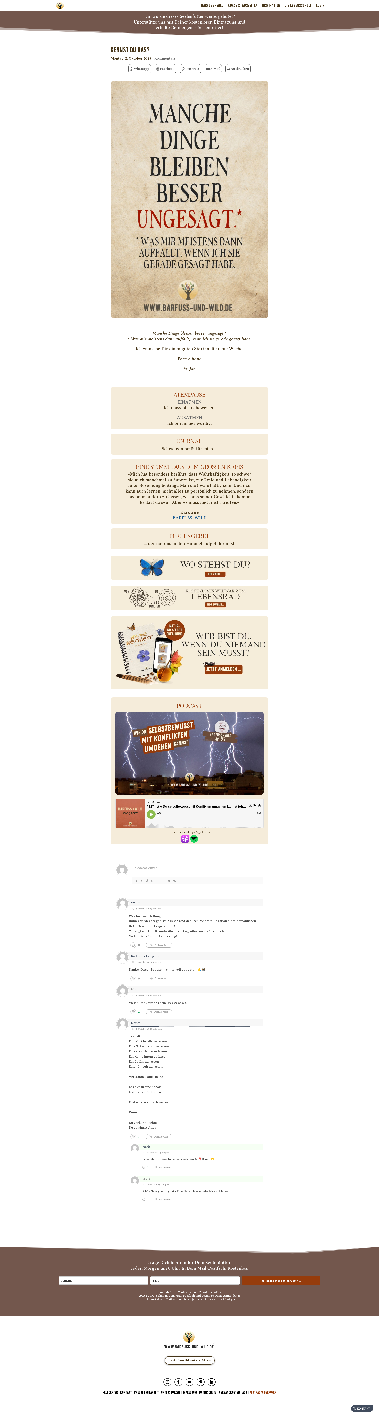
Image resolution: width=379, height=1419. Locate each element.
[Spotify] (194, 839)
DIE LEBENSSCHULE (298, 5)
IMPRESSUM (189, 1392)
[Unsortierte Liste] (163, 880)
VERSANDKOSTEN (229, 1392)
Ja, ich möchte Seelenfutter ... (281, 1280)
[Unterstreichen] (147, 880)
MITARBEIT (152, 1392)
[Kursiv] (141, 880)
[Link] (174, 880)
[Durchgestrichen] (152, 880)
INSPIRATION (271, 5)
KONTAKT (126, 1392)
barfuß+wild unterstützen (189, 1360)
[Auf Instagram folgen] (167, 1382)
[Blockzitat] (169, 880)
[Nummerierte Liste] (158, 880)
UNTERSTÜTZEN (170, 1392)
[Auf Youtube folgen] (189, 1382)
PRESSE (138, 1392)
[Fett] (136, 880)
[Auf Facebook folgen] (178, 1382)
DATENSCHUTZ (208, 1392)
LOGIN (320, 5)
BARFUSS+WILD (212, 5)
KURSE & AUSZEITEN (243, 5)
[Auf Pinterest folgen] (201, 1382)
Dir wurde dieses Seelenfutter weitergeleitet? (189, 16)
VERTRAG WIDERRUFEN (262, 1392)
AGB (244, 1392)
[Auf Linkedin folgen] (212, 1382)
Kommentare (165, 58)
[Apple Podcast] (185, 839)
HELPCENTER (110, 1392)
